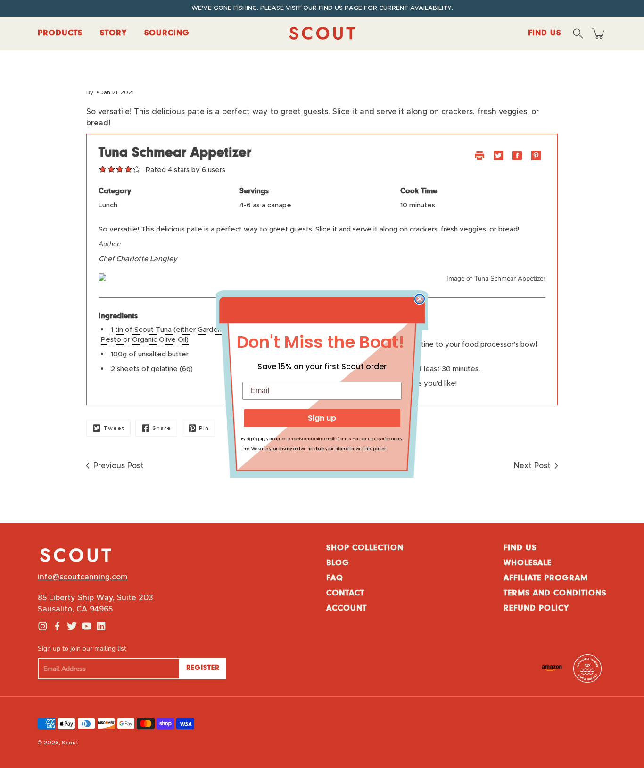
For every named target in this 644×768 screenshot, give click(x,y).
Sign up (322, 418)
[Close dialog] (419, 299)
